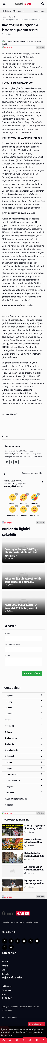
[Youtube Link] (16, 462)
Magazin (9, 787)
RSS (6, 994)
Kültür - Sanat (12, 774)
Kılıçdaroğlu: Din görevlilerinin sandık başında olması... (23, 580)
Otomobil (10, 793)
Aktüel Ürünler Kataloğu (16, 799)
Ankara (9, 714)
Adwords (10, 744)
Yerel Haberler (12, 750)
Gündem (9, 805)
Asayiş (9, 702)
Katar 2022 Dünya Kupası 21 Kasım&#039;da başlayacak (21, 606)
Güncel (9, 708)
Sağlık (9, 768)
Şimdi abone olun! (36, 1024)
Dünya (9, 732)
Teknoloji (10, 726)
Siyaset (9, 695)
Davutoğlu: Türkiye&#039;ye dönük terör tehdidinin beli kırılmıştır (21, 552)
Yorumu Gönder (33, 673)
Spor (8, 720)
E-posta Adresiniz (13, 644)
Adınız (7, 633)
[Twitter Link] (11, 462)
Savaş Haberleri (13, 781)
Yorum (7, 655)
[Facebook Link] (7, 462)
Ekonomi (10, 756)
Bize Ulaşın (6, 990)
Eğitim (9, 762)
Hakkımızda (7, 986)
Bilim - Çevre (11, 738)
